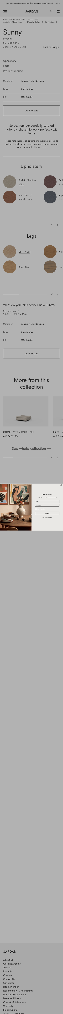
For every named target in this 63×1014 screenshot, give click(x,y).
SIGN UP (47, 513)
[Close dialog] (61, 485)
